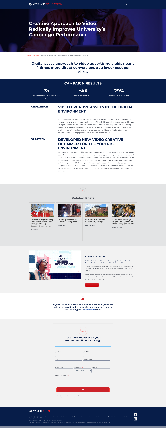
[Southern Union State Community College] (96, 213)
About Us (59, 420)
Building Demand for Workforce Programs (67, 221)
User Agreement (75, 416)
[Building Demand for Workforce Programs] (69, 213)
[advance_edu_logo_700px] (45, 4)
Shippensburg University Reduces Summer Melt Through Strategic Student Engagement (42, 223)
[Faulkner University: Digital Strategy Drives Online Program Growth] (123, 213)
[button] (126, 4)
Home (29, 55)
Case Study (35, 55)
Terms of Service (68, 397)
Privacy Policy (58, 397)
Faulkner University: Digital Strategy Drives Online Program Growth (123, 222)
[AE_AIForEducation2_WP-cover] (55, 265)
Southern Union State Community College (95, 221)
